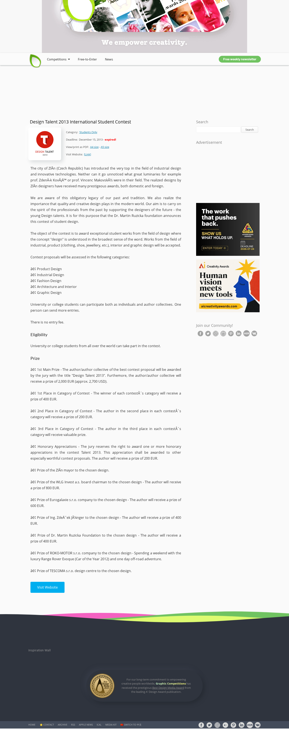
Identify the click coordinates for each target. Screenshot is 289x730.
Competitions (56, 59)
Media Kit (111, 724)
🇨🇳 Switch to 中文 (131, 724)
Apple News (86, 724)
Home (31, 724)
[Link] (87, 154)
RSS (73, 724)
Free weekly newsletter (239, 59)
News (109, 59)
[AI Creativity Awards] (228, 311)
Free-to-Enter (87, 59)
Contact (48, 724)
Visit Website (47, 587)
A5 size (105, 147)
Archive (62, 724)
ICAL (99, 724)
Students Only (88, 132)
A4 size (94, 147)
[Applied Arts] (228, 255)
